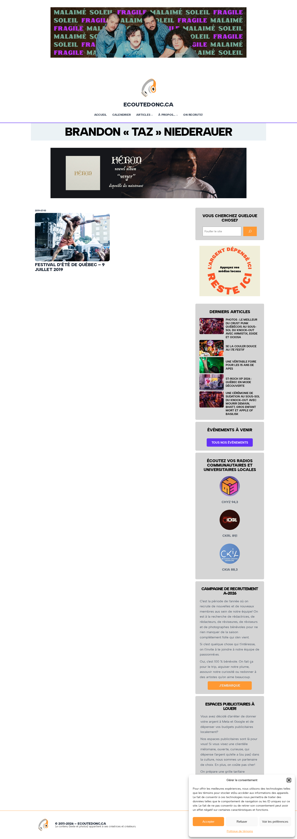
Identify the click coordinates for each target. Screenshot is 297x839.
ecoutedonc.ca (148, 104)
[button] (289, 780)
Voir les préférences (275, 821)
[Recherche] (250, 231)
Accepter (208, 821)
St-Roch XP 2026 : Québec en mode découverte (239, 382)
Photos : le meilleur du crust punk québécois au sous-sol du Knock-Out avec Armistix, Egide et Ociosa (241, 328)
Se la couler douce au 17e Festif (241, 347)
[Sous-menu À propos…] (177, 115)
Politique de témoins (240, 831)
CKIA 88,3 (230, 569)
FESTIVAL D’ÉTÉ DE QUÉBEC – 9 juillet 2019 (70, 267)
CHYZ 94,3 (230, 502)
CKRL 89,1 (229, 536)
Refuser (242, 821)
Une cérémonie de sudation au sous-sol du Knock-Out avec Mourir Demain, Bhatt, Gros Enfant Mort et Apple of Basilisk (243, 403)
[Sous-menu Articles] (152, 115)
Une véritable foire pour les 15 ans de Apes (241, 365)
